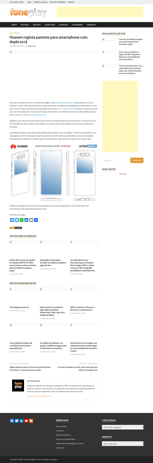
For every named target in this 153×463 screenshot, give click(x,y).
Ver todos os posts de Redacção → (40, 396)
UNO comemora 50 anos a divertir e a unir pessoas (82, 308)
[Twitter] (134, 2)
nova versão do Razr (65, 108)
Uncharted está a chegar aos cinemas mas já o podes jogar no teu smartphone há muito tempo (83, 347)
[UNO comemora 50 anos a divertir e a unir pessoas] (83, 289)
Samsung (61, 102)
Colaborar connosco (41, 2)
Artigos (37, 25)
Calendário (77, 25)
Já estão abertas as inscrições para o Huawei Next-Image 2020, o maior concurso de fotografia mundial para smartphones (82, 265)
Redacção (32, 46)
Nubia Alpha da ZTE (37, 115)
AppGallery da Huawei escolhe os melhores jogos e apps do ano (53, 262)
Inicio (14, 25)
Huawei (71, 102)
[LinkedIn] (137, 2)
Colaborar (60, 448)
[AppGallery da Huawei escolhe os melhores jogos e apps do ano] (53, 242)
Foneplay (91, 25)
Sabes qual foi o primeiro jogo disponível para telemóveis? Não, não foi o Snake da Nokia (52, 311)
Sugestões (50, 25)
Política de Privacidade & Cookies (70, 443)
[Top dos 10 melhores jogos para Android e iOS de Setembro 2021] (109, 39)
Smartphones (15, 33)
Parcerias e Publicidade (58, 2)
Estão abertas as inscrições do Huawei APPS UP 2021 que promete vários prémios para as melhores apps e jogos (23, 265)
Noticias (25, 25)
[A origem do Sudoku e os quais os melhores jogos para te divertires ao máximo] (53, 325)
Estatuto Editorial (63, 435)
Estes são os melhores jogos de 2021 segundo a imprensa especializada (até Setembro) (130, 55)
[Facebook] (131, 2)
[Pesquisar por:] (122, 160)
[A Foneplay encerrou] (23, 289)
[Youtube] (140, 2)
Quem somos (61, 426)
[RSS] (143, 2)
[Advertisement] (99, 12)
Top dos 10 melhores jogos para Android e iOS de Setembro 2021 (131, 41)
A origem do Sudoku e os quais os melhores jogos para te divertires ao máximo (53, 345)
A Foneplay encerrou (19, 307)
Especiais (63, 25)
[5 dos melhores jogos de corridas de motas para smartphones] (23, 325)
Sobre (29, 2)
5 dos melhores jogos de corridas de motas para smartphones (21, 345)
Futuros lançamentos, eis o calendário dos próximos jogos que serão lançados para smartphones (131, 69)
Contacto (71, 2)
